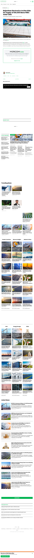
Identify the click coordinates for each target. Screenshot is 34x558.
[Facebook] (15, 527)
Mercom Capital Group (25, 528)
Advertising (3, 528)
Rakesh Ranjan (9, 18)
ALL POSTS (17, 79)
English (15, 1)
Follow (4, 39)
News (2, 4)
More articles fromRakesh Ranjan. (10, 73)
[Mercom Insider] (5, 8)
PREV (4, 79)
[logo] (3, 1)
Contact (14, 528)
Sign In (22, 58)
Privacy (31, 528)
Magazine (14, 4)
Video (11, 4)
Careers (18, 528)
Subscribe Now (5, 556)
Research (5, 4)
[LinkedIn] (18, 527)
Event (8, 4)
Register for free (17, 60)
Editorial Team (8, 528)
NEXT (29, 79)
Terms (17, 530)
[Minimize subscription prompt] (32, 553)
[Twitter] (17, 527)
